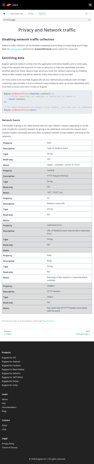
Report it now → (49, 321)
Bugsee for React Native (13, 369)
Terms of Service (9, 447)
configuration (16, 49)
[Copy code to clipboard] (89, 93)
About (5, 399)
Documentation (9, 407)
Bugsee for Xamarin (11, 373)
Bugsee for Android (11, 361)
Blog (4, 411)
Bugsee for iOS (9, 357)
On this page (9, 19)
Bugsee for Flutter (10, 381)
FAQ (4, 403)
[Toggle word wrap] (84, 93)
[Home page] (4, 14)
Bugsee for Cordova (11, 365)
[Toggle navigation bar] (4, 5)
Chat (4, 429)
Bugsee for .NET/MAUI (12, 377)
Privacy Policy (8, 443)
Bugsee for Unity (10, 385)
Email (4, 425)
